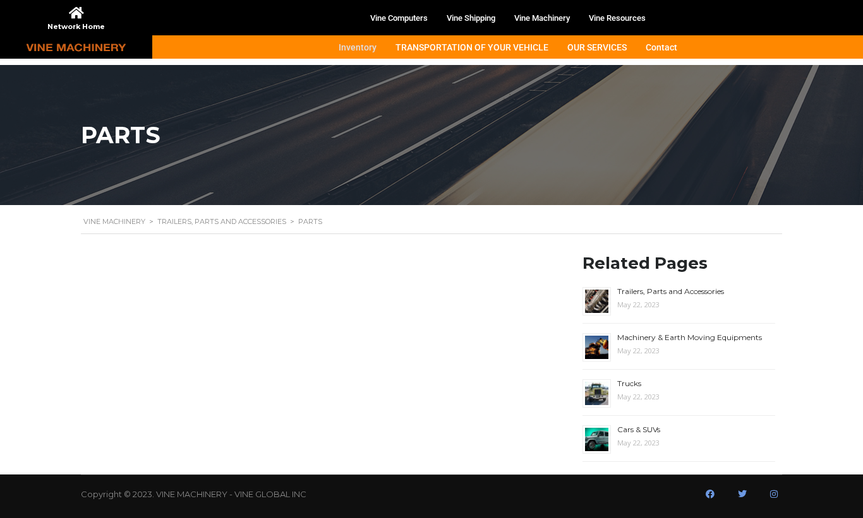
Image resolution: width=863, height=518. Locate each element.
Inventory (358, 47)
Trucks (629, 383)
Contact (661, 47)
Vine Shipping (471, 18)
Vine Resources (617, 18)
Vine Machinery (542, 18)
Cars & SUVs (638, 429)
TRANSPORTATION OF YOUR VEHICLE (471, 47)
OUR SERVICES (597, 47)
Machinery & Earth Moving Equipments (689, 337)
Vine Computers (399, 18)
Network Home (76, 26)
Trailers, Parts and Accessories (670, 291)
